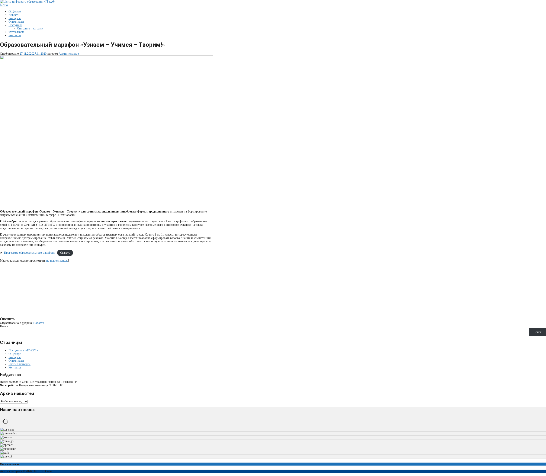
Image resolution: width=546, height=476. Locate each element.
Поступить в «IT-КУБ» (23, 350)
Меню (4, 5)
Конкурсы (15, 18)
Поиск (4, 326)
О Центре (15, 11)
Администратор (69, 53)
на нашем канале (57, 260)
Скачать (65, 252)
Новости (14, 14)
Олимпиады (16, 21)
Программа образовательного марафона (29, 252)
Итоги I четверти (19, 364)
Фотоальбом (16, 31)
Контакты (15, 35)
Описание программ (30, 28)
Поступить (15, 25)
